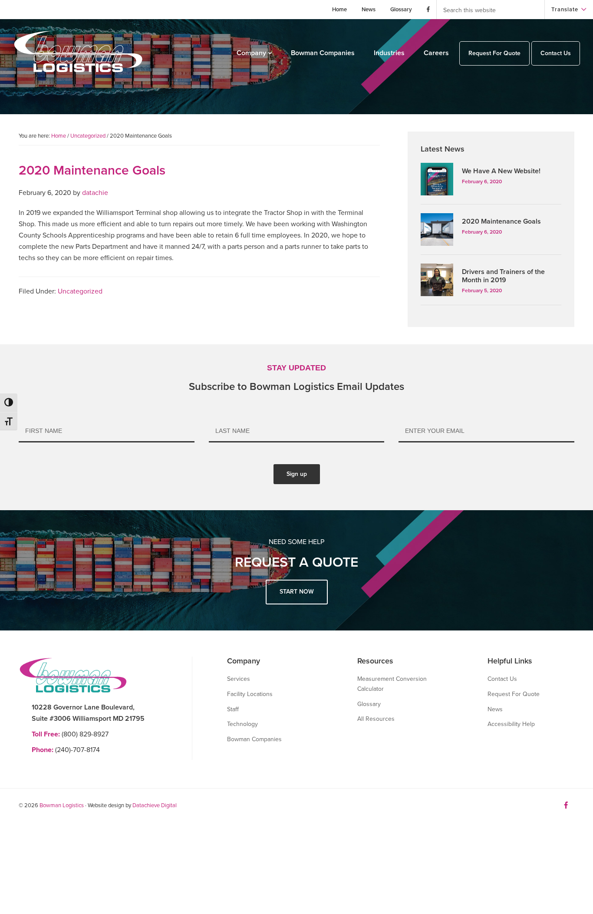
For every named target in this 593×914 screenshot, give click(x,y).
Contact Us (502, 679)
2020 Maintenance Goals (501, 221)
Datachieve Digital (154, 805)
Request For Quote (514, 694)
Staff (233, 709)
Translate (564, 9)
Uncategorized (80, 291)
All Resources (376, 719)
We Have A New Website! (501, 171)
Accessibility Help (511, 724)
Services (238, 679)
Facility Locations (250, 694)
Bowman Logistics (62, 805)
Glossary (369, 704)
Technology (242, 724)
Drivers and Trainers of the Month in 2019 (503, 275)
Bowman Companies (254, 739)
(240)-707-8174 (66, 750)
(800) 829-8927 (70, 734)
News (495, 709)
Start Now (297, 591)
